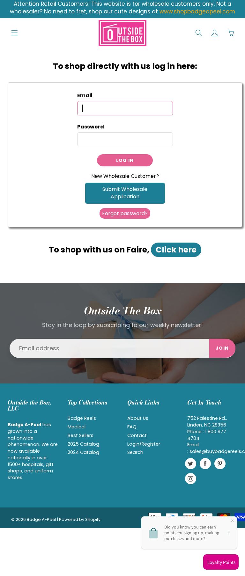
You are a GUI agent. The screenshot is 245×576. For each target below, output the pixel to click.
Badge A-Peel (41, 519)
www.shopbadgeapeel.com (197, 11)
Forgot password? (125, 213)
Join (222, 348)
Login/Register (143, 444)
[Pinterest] (220, 463)
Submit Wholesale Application (124, 193)
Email (85, 95)
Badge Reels (82, 418)
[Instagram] (190, 478)
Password (90, 126)
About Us (137, 418)
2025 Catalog (83, 444)
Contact (137, 435)
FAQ (132, 427)
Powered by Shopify (79, 519)
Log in (125, 160)
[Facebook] (205, 463)
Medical (76, 427)
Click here (176, 249)
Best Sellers (80, 435)
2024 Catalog (83, 452)
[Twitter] (190, 463)
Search (135, 452)
